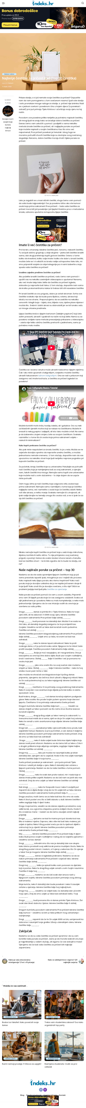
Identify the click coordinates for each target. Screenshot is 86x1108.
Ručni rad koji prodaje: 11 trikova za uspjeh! (21, 1064)
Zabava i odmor (9, 74)
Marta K (10, 83)
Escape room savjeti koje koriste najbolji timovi (8, 125)
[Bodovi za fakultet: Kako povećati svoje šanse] (21, 1004)
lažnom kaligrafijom (47, 375)
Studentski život (10, 1017)
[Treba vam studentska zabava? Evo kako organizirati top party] (64, 1004)
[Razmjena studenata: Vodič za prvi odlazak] (64, 1046)
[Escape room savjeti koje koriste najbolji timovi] (7, 111)
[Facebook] (41, 1090)
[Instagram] (45, 1090)
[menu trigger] (4, 3)
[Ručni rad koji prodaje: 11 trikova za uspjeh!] (21, 1046)
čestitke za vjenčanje (57, 589)
